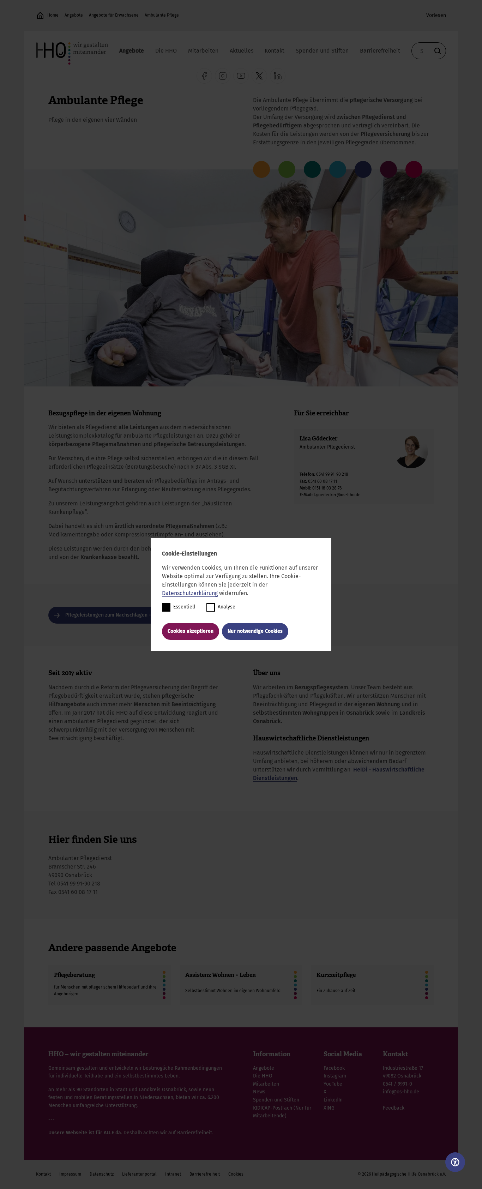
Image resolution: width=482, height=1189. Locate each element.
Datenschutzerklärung (190, 593)
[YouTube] (241, 76)
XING (329, 1108)
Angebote (74, 15)
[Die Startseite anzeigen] (40, 15)
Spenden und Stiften (322, 50)
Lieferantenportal (139, 1174)
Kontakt (274, 50)
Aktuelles (241, 50)
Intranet (173, 1174)
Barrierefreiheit (380, 50)
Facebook (334, 1068)
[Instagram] (222, 76)
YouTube (333, 1084)
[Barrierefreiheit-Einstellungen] (455, 1162)
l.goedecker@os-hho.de (337, 494)
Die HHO (166, 50)
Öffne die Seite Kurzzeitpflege (372, 985)
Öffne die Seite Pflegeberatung (109, 985)
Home (53, 15)
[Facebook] (204, 76)
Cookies (235, 1174)
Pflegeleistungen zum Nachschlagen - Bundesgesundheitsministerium (145, 615)
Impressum (70, 1174)
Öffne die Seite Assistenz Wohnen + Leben (241, 985)
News (259, 1092)
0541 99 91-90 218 (332, 474)
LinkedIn (333, 1100)
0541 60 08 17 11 (322, 481)
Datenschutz (102, 1174)
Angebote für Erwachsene (114, 15)
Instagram (335, 1076)
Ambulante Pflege (162, 15)
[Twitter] (259, 76)
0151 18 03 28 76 (327, 488)
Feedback (393, 1108)
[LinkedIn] (277, 76)
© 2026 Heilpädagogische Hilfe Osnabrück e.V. (401, 1174)
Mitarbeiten (203, 50)
